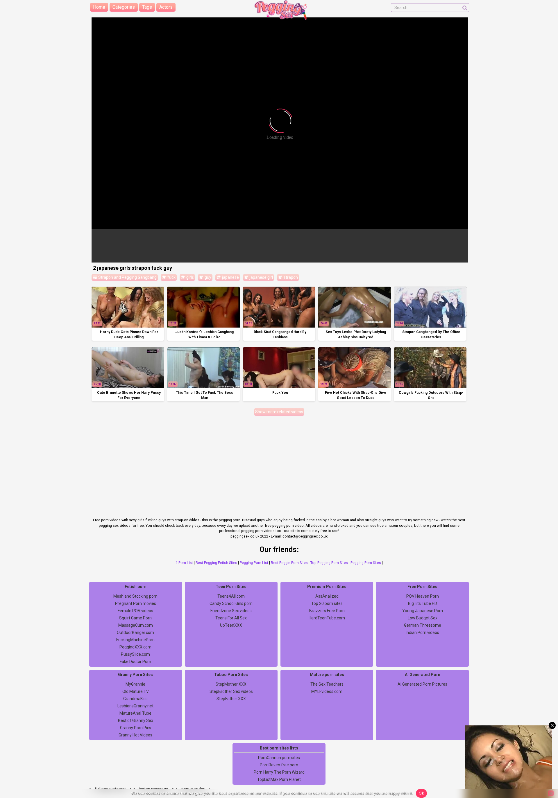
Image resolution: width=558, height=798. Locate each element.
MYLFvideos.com (326, 691)
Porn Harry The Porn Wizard (279, 772)
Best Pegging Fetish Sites (216, 562)
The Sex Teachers (327, 684)
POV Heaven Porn (422, 596)
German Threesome (422, 625)
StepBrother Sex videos (231, 691)
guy (207, 277)
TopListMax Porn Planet (279, 779)
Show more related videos (279, 411)
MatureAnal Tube (135, 713)
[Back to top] (540, 772)
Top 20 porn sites (327, 603)
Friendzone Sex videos (231, 610)
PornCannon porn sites (279, 757)
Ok (421, 793)
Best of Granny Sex (135, 720)
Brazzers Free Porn (327, 610)
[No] (551, 793)
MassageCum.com (135, 625)
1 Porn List (184, 562)
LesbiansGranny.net (135, 706)
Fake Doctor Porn (135, 661)
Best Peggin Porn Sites (289, 562)
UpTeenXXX (231, 625)
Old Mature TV (135, 691)
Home (99, 7)
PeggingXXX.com (135, 647)
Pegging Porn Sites (365, 562)
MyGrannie (135, 684)
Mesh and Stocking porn (135, 596)
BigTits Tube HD (422, 603)
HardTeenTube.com (327, 618)
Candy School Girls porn (231, 603)
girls (189, 277)
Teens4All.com (231, 596)
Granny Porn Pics (135, 727)
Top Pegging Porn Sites (329, 562)
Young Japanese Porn (422, 610)
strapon (290, 277)
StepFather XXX (231, 698)
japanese (230, 277)
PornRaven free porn (279, 765)
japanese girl (261, 277)
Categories (123, 7)
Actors (166, 7)
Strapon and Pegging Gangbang (127, 277)
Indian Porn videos (422, 632)
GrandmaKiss (135, 698)
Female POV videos (135, 610)
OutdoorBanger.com (135, 632)
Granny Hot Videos (135, 735)
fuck (171, 277)
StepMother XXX (231, 684)
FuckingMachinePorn (135, 639)
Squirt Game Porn (135, 618)
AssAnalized (327, 596)
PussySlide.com (135, 654)
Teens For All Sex (231, 618)
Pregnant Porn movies (135, 603)
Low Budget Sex (422, 618)
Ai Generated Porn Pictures (422, 684)
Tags (147, 7)
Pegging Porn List (254, 562)
